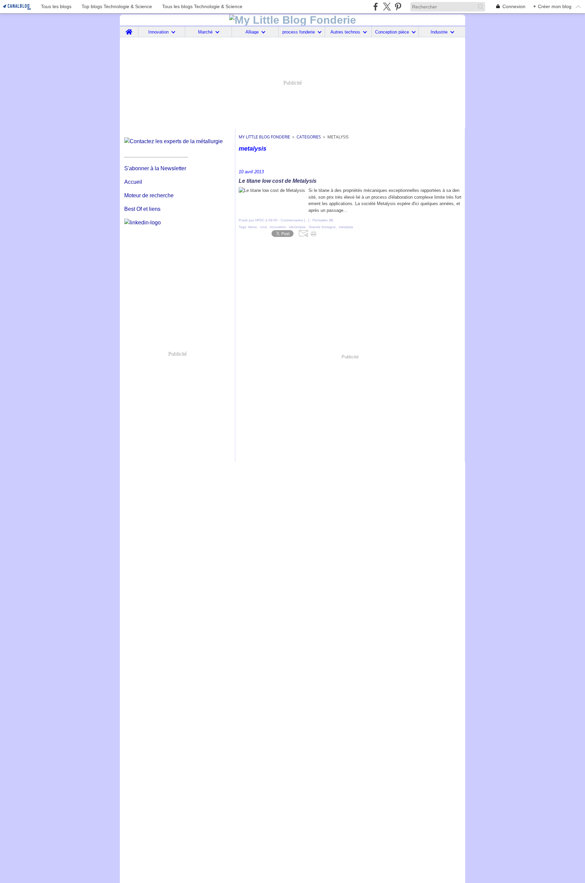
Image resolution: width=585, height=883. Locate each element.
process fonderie (298, 32)
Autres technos (345, 32)
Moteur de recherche (149, 195)
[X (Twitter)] (387, 6)
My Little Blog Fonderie (264, 137)
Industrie (439, 32)
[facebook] (375, 6)
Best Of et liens (142, 209)
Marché (205, 32)
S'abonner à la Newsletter (155, 168)
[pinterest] (398, 6)
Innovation (158, 32)
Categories (309, 137)
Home (129, 29)
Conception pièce (392, 32)
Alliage (252, 32)
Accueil (133, 182)
